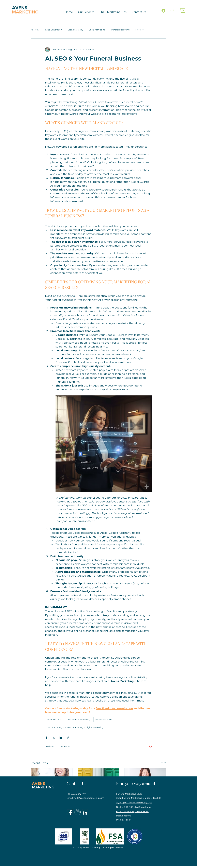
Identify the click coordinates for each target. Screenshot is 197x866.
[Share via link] (67, 737)
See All (163, 762)
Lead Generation (53, 29)
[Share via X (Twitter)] (53, 737)
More (138, 29)
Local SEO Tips (54, 719)
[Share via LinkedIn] (60, 737)
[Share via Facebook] (46, 737)
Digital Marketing (94, 727)
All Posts (35, 29)
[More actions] (150, 49)
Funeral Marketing (120, 29)
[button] (182, 10)
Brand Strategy (75, 29)
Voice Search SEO (104, 719)
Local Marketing (97, 29)
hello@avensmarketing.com (89, 798)
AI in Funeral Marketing (78, 719)
